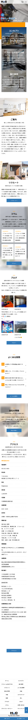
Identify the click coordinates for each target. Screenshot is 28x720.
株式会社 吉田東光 (6, 595)
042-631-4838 (5, 468)
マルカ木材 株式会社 (7, 589)
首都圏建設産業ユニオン (8, 566)
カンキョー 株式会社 (7, 600)
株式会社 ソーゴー (6, 586)
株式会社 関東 (5, 593)
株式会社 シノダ (5, 591)
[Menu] (25, 1)
